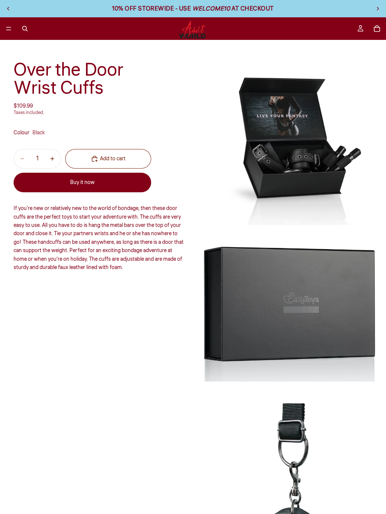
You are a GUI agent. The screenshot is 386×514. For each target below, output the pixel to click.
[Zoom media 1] (289, 136)
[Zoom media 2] (289, 314)
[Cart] (377, 28)
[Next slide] (377, 8)
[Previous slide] (8, 8)
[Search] (25, 28)
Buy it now (82, 182)
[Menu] (8, 28)
